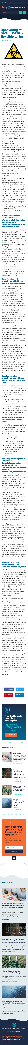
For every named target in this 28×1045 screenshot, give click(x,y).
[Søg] (20, 12)
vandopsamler (10, 431)
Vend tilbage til (10, 1031)
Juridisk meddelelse (9, 1030)
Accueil (2, 26)
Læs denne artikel (17, 765)
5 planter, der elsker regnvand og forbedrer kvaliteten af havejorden (19, 788)
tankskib (4, 243)
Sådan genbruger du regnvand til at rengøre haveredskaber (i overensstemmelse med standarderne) (19, 773)
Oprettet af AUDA (19, 1030)
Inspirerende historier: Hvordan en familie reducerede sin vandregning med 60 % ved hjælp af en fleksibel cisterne (19, 757)
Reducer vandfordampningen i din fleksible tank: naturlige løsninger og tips (19, 802)
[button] (16, 3)
